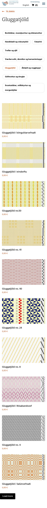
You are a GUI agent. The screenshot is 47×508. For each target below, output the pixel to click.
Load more (8, 496)
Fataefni (38, 41)
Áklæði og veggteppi (31, 68)
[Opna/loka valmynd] (43, 3)
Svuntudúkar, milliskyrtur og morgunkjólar (18, 88)
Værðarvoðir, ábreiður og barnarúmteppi (23, 59)
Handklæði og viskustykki (16, 41)
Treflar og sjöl (11, 50)
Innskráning (35, 1)
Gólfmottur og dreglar (15, 76)
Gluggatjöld (10, 68)
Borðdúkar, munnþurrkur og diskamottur (23, 33)
